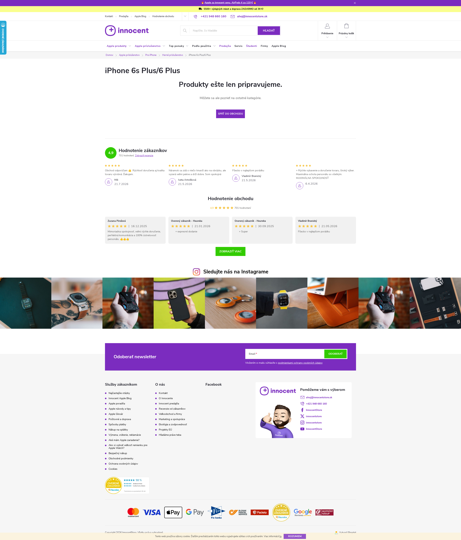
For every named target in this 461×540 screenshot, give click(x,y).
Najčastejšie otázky (119, 393)
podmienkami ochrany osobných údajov (300, 363)
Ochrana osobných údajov (123, 463)
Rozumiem (295, 536)
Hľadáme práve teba (170, 435)
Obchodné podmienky (121, 458)
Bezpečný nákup (118, 453)
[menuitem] (119, 46)
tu (280, 536)
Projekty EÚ (165, 429)
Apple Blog (140, 16)
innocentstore (314, 416)
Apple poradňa (117, 403)
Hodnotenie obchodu (163, 16)
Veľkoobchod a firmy (170, 414)
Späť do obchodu (230, 113)
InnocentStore (314, 410)
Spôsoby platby (117, 424)
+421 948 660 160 (316, 403)
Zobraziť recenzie (144, 155)
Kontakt (109, 16)
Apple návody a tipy (120, 408)
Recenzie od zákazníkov (172, 408)
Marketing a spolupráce (172, 419)
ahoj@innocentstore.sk (319, 397)
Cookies (113, 469)
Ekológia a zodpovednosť (173, 424)
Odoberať (335, 354)
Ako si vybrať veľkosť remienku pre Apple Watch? (128, 447)
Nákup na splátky (118, 429)
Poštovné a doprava (120, 419)
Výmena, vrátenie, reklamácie (125, 435)
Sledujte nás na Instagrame (235, 271)
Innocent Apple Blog (120, 398)
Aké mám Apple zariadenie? (124, 440)
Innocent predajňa (169, 403)
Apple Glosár (116, 414)
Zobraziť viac (230, 251)
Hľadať (269, 31)
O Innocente (166, 398)
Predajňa (123, 16)
